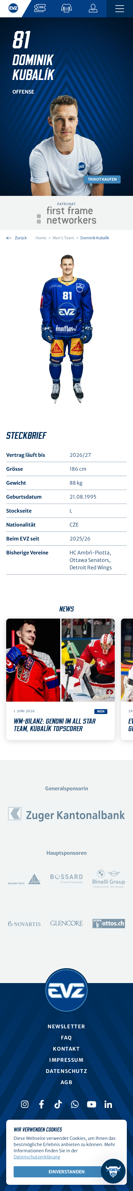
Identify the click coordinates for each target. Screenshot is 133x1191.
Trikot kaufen (102, 179)
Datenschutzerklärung (37, 1157)
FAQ (66, 1037)
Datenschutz (67, 1071)
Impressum (66, 1060)
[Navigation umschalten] (119, 8)
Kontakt (66, 1049)
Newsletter (66, 1026)
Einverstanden (67, 1172)
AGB (67, 1082)
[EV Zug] (66, 990)
